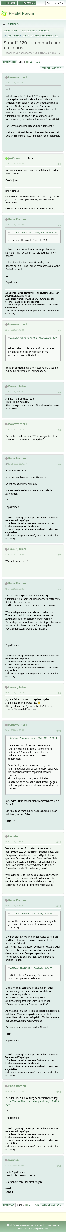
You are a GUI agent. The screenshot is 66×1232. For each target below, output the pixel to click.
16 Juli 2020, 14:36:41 (14, 841)
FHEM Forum (21, 13)
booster (13, 836)
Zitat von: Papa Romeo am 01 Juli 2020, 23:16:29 (33, 337)
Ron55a (13, 1160)
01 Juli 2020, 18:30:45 (14, 82)
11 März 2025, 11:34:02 (15, 1165)
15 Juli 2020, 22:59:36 (14, 588)
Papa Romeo (17, 219)
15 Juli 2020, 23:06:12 (14, 692)
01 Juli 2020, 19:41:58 (14, 163)
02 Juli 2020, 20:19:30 (14, 329)
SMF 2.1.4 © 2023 (25, 1228)
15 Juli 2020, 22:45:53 (17, 463)
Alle (38, 61)
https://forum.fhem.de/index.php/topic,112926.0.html (32, 1103)
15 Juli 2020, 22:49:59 (14, 554)
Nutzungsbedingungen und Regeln (29, 1225)
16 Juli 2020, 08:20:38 (14, 730)
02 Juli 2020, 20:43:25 (14, 391)
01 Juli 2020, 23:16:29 (14, 224)
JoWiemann (16, 158)
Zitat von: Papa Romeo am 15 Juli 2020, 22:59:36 (33, 738)
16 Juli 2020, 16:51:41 (14, 905)
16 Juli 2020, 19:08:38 (14, 1091)
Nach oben (9, 1205)
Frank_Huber (17, 386)
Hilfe (8, 1225)
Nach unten (9, 61)
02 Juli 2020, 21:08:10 (14, 429)
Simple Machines (41, 1228)
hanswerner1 (17, 77)
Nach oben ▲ (54, 1225)
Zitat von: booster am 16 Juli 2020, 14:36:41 (31, 913)
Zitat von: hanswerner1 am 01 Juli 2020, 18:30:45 (33, 232)
